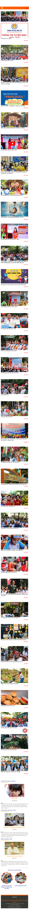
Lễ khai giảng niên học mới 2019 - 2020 (10, 239)
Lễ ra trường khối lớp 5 (7, 885)
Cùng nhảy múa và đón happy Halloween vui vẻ (12, 661)
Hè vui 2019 (20, 885)
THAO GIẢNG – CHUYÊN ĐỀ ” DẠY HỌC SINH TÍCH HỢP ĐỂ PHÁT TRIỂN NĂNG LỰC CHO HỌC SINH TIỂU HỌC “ (14, 262)
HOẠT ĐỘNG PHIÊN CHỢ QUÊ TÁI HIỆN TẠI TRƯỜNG (13, 128)
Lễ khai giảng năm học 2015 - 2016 (9, 727)
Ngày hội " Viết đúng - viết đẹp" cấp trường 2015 (12, 550)
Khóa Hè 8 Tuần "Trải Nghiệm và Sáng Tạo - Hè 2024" (13, 105)
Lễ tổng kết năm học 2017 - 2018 (8, 328)
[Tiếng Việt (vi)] (26, 8)
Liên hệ (14, 897)
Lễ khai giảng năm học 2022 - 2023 (9, 150)
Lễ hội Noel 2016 (5, 394)
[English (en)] (27, 8)
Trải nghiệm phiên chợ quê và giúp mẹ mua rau (12, 195)
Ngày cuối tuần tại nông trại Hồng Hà (9, 683)
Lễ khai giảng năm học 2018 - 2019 (9, 306)
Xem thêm (26, 40)
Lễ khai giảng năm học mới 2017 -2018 (10, 372)
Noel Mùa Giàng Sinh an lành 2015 (9, 572)
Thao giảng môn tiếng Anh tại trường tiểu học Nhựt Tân (14, 484)
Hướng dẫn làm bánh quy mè (7, 705)
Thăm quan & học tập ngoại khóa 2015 (10, 528)
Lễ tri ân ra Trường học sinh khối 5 (9, 350)
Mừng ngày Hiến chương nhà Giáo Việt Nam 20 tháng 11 (14, 639)
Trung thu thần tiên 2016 (6, 416)
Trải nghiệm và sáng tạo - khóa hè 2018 (10, 462)
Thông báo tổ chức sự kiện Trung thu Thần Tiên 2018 (13, 284)
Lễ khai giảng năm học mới (7, 60)
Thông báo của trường (6, 38)
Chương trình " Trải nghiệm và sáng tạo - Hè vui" (12, 217)
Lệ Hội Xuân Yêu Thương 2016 (8, 506)
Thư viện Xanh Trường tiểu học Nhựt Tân (10, 617)
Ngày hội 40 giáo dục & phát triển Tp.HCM (10, 771)
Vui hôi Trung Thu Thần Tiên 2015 (9, 749)
